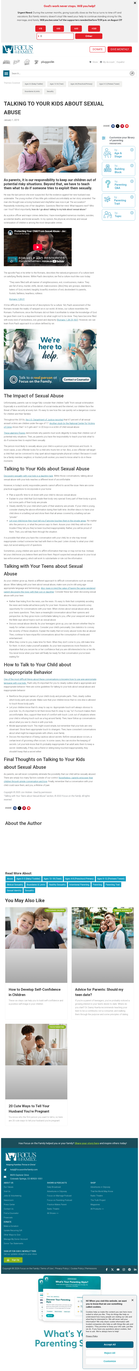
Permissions (91, 1268)
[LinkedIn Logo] (135, 1269)
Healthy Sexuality (57, 884)
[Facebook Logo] (106, 1269)
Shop (93, 1183)
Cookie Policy (77, 1268)
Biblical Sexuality (15, 884)
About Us (8, 1183)
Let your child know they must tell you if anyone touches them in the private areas (47, 521)
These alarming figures (14, 433)
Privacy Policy (62, 1268)
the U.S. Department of (37, 419)
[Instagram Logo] (123, 1269)
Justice (51, 419)
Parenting (97, 884)
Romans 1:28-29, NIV (67, 320)
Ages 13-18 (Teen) (57, 84)
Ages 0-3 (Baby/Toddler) (34, 84)
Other (88, 36)
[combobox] (69, 73)
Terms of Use (46, 1268)
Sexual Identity (14, 890)
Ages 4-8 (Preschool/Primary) (81, 84)
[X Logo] (112, 1269)
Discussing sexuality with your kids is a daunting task (28, 476)
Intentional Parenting (79, 884)
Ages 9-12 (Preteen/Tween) (109, 84)
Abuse (10, 878)
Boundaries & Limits (32, 91)
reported (58, 419)
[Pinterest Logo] (129, 1269)
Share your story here (87, 1143)
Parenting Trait (113, 884)
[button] (6, 73)
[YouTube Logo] (118, 1269)
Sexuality (50, 91)
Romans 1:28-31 (17, 299)
